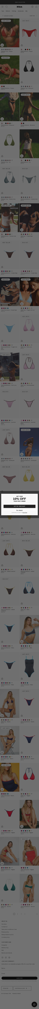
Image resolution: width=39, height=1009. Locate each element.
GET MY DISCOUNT (19, 506)
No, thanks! (19, 510)
